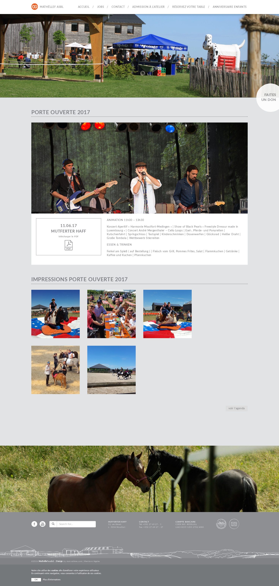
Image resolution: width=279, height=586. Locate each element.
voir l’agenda (237, 408)
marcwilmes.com (74, 561)
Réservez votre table (188, 7)
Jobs (100, 7)
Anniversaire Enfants (230, 7)
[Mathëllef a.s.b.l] (34, 7)
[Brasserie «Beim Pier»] (50, 7)
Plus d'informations (52, 580)
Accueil (84, 7)
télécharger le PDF (69, 237)
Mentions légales (92, 561)
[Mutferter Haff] (42, 7)
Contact (118, 7)
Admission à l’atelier (148, 7)
